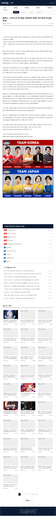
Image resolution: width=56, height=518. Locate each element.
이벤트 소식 (39, 12)
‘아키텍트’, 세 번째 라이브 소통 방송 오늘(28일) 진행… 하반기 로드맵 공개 (10, 376)
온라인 (38, 7)
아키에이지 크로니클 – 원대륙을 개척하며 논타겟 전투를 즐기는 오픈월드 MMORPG (22, 289)
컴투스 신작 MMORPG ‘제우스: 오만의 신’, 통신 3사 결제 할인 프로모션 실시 (28, 321)
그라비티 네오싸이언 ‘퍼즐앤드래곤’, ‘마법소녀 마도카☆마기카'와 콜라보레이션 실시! (45, 321)
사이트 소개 (21, 509)
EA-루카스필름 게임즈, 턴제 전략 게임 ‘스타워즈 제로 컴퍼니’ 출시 (28, 412)
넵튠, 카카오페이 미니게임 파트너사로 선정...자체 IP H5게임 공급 (45, 412)
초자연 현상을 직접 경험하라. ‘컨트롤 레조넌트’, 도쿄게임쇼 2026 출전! (10, 412)
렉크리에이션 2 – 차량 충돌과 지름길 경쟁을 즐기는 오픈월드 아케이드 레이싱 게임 (22, 286)
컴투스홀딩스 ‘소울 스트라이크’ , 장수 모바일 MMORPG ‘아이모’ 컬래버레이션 (10, 357)
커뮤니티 (49, 7)
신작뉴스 (24, 12)
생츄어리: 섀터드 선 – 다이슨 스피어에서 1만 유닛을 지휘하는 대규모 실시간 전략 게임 (22, 273)
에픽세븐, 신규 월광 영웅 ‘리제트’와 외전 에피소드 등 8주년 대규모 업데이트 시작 (10, 321)
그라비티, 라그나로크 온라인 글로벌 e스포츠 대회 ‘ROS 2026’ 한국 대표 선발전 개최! (28, 376)
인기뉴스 (31, 12)
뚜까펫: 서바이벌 (12, 233)
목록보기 (28, 500)
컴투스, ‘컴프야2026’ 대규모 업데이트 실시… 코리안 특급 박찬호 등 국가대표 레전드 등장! (45, 394)
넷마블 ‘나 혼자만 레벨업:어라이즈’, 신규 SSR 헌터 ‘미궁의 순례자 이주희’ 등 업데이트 (28, 430)
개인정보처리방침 (33, 509)
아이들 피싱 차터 (12, 230)
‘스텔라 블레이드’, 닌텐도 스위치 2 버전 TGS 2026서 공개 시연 (45, 430)
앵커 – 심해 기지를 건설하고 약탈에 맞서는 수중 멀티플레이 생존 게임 (19, 270)
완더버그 (8, 261)
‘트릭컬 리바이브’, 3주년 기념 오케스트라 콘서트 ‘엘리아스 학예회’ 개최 (10, 467)
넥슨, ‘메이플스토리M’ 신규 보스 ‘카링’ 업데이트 (28, 394)
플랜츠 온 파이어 (12, 237)
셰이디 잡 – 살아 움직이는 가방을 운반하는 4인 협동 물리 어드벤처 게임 (19, 298)
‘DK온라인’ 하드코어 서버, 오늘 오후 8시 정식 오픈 (10, 485)
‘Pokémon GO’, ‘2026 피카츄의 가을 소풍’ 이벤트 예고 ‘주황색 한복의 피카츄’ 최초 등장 (45, 376)
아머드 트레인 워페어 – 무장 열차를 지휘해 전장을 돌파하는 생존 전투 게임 (20, 276)
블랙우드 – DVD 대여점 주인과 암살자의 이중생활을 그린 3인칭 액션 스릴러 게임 (21, 283)
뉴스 (5, 7)
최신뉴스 (16, 12)
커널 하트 (8, 254)
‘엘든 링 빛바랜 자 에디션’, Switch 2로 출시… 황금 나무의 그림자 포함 (27, 357)
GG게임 (5, 3)
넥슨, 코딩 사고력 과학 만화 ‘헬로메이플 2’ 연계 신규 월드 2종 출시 (10, 449)
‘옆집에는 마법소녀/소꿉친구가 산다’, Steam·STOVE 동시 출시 (45, 467)
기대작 (11, 2)
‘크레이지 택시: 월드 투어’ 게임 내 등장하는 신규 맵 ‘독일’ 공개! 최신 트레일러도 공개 (10, 339)
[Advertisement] (28, 31)
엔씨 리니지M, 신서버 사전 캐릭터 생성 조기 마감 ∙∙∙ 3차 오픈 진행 (45, 339)
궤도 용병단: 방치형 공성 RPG (15, 244)
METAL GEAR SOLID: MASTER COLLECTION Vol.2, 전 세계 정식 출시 (27, 449)
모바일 (15, 7)
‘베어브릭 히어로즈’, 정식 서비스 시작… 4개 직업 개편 (45, 449)
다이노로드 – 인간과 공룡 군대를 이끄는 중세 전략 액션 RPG (17, 292)
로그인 (52, 2)
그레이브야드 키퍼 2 (11, 250)
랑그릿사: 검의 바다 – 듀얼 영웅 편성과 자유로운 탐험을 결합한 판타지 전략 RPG (21, 279)
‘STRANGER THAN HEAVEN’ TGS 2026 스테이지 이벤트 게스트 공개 (28, 339)
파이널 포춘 (10, 240)
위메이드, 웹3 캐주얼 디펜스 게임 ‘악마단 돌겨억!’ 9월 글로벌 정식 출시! (28, 467)
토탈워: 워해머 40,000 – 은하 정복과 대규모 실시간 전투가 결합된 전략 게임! (20, 295)
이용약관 (27, 509)
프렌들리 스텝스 (10, 257)
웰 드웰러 (8, 247)
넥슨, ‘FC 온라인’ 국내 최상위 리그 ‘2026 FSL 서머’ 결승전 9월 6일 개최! (45, 357)
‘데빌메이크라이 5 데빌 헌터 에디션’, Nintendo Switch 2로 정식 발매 (10, 394)
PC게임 (27, 7)
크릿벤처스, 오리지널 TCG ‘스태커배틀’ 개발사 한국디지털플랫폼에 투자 (10, 430)
